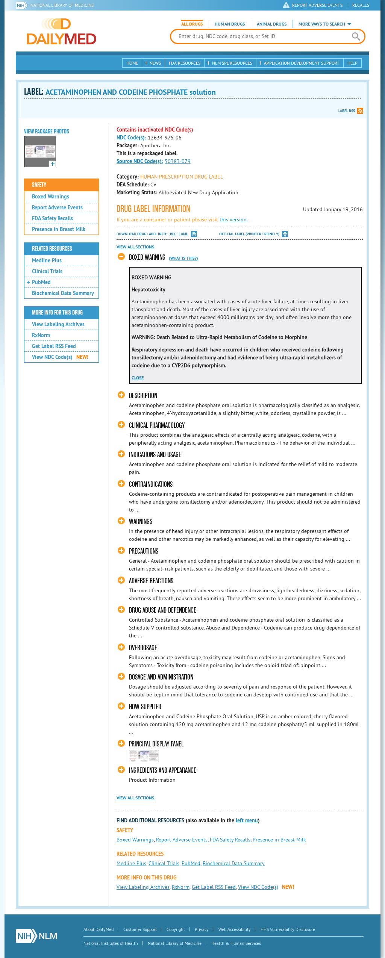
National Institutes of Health (110, 943)
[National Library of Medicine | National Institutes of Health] (36, 936)
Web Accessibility (234, 929)
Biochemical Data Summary (63, 293)
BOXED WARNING (147, 257)
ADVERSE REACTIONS (151, 581)
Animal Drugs (271, 24)
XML (184, 234)
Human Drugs (230, 24)
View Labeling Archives (58, 324)
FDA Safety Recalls (52, 218)
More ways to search (322, 24)
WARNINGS (140, 521)
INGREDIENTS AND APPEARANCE (162, 770)
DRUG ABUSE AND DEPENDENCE (162, 610)
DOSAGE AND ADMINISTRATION (161, 677)
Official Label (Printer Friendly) (249, 234)
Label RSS (346, 110)
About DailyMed (98, 929)
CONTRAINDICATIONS (151, 484)
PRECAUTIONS (143, 551)
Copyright (176, 929)
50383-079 (178, 161)
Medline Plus (47, 260)
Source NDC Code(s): (140, 161)
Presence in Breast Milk (58, 229)
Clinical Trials (47, 271)
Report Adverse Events (57, 207)
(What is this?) (183, 258)
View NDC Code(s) (60, 357)
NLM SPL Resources (232, 63)
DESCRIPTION (143, 395)
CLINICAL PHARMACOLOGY (157, 425)
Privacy (202, 929)
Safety (39, 185)
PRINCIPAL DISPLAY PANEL (156, 744)
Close (138, 378)
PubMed (41, 282)
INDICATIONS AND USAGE (155, 454)
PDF (173, 234)
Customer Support (140, 929)
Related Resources (52, 249)
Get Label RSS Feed (54, 346)
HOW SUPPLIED (145, 706)
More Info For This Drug (57, 312)
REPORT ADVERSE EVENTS (317, 5)
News (155, 63)
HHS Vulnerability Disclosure (288, 929)
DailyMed (61, 31)
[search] (355, 36)
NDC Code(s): (131, 137)
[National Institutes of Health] (23, 5)
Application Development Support (302, 63)
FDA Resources (184, 63)
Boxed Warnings (50, 196)
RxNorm (41, 335)
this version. (234, 219)
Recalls (360, 5)
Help (352, 63)
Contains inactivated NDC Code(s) (155, 129)
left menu (247, 820)
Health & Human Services (236, 943)
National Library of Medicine (62, 5)
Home (132, 63)
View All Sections (135, 247)
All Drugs (192, 24)
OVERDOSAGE (143, 647)
